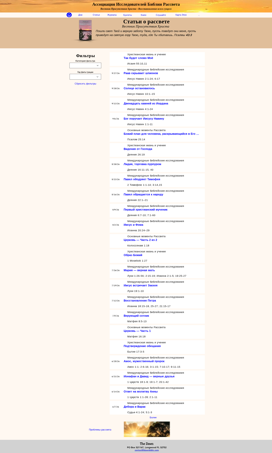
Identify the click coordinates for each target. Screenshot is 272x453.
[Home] (69, 15)
